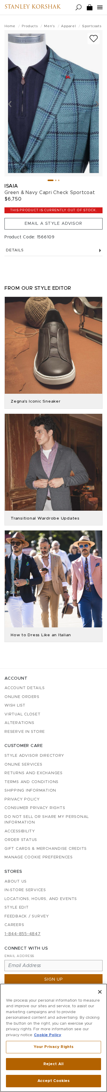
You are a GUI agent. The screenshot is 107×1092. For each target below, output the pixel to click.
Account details (24, 688)
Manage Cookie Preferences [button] (38, 857)
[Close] (99, 991)
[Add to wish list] (94, 38)
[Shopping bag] (90, 7)
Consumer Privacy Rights (34, 808)
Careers (14, 925)
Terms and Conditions (31, 782)
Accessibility (19, 831)
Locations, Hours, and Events (40, 899)
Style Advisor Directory (34, 756)
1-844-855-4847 (22, 934)
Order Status (20, 840)
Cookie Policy (47, 1035)
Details (14, 250)
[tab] (51, 180)
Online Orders (22, 697)
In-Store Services (25, 890)
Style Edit (16, 907)
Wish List (15, 705)
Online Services (23, 764)
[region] (53, 1038)
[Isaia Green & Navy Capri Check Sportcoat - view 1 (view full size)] (53, 103)
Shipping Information (30, 790)
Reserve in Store (24, 732)
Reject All (53, 1064)
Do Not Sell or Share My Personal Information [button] (46, 820)
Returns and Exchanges (33, 773)
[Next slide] (97, 103)
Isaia (11, 185)
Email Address (19, 956)
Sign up (53, 979)
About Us (15, 881)
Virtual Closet (22, 714)
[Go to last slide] (9, 103)
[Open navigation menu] (100, 7)
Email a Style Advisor (53, 224)
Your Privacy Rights (53, 1047)
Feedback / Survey (26, 916)
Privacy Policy (22, 799)
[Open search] (78, 7)
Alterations (19, 723)
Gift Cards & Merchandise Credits (45, 849)
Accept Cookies (53, 1081)
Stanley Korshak (32, 7)
